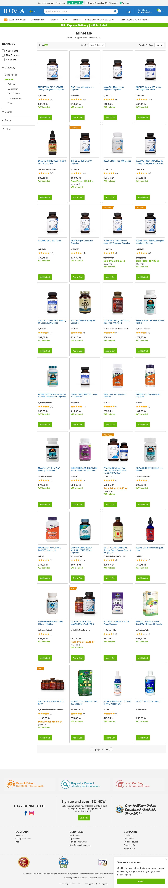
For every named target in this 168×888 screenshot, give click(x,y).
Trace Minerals (14, 98)
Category (10, 67)
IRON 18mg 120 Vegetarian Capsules (115, 395)
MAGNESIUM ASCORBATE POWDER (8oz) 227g (49, 548)
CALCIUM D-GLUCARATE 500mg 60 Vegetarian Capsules (52, 321)
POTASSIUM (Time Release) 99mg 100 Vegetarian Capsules (117, 241)
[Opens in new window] (26, 813)
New (65, 19)
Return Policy (129, 848)
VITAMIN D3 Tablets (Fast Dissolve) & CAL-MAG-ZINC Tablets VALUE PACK (115, 470)
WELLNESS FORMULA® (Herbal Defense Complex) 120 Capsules (52, 395)
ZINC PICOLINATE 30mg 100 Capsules (83, 321)
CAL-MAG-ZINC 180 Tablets (50, 240)
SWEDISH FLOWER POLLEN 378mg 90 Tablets (50, 622)
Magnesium (13, 88)
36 (158, 45)
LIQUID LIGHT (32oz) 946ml (148, 701)
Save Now (84, 817)
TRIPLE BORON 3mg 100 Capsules (81, 162)
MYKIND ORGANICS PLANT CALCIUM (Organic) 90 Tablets (149, 622)
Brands (54, 19)
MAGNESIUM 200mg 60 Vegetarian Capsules (114, 88)
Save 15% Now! (17, 19)
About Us (19, 835)
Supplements (81, 37)
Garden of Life (111, 630)
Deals (75, 19)
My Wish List (75, 838)
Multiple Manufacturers (81, 630)
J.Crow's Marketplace (48, 169)
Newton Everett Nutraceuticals (117, 329)
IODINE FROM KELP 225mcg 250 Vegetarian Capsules (150, 241)
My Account (74, 835)
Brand (8, 111)
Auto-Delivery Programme (80, 845)
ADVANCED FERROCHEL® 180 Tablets (149, 469)
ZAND (75, 476)
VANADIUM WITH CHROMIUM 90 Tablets (150, 321)
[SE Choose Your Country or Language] (32, 11)
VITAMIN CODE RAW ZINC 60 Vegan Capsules (116, 622)
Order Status (129, 838)
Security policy (103, 883)
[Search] (115, 11)
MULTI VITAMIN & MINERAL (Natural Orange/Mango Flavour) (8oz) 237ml (117, 550)
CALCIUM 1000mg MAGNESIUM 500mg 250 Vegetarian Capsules (149, 162)
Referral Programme (78, 841)
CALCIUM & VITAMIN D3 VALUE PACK (51, 702)
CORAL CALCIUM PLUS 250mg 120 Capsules (84, 395)
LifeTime (76, 329)
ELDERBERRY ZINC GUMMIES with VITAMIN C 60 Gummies (84, 469)
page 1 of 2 (100, 749)
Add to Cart (45, 117)
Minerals (9, 79)
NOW (107, 402)
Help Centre (129, 835)
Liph (107, 709)
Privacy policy (89, 883)
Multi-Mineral (14, 93)
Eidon (140, 556)
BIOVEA (43, 95)
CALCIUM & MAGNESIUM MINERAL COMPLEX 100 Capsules (82, 550)
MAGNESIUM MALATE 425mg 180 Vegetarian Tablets (148, 88)
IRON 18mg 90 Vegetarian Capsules (82, 241)
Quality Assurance (23, 838)
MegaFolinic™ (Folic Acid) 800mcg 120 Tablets (49, 469)
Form (8, 120)
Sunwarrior (142, 709)
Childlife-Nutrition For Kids (115, 556)
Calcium (11, 84)
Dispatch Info (129, 845)
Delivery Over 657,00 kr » (100, 19)
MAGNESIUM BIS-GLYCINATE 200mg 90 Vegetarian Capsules (51, 88)
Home (70, 37)
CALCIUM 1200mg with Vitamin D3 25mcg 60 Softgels (117, 321)
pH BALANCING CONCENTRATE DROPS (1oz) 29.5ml (117, 702)
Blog (17, 841)
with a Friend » (134, 19)
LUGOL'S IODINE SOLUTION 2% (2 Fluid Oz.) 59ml (52, 162)
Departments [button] (37, 19)
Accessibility (64, 883)
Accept (141, 881)
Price (8, 129)
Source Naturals (144, 329)
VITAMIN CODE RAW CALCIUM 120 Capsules (84, 702)
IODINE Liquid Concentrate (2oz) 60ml (150, 548)
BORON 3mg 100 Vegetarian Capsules (148, 395)
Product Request (131, 841)
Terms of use (76, 883)
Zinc (10, 103)
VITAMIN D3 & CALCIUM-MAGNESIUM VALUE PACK (82, 622)
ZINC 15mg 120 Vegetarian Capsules (82, 88)
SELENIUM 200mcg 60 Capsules (117, 161)
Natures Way (78, 556)
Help (129, 12)
